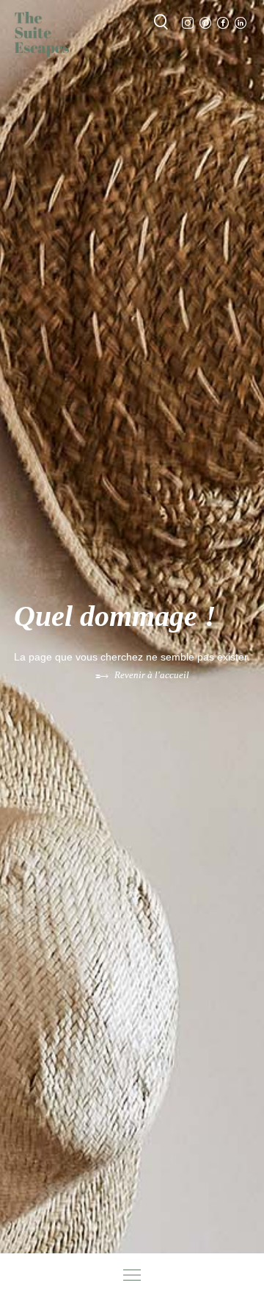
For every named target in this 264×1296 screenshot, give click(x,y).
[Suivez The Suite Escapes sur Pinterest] (205, 23)
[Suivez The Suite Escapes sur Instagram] (188, 23)
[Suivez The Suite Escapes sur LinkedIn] (240, 23)
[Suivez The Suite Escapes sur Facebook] (223, 23)
